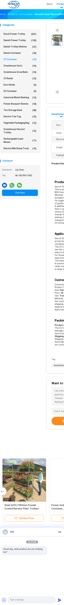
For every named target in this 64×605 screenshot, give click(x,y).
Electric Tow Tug (20, 116)
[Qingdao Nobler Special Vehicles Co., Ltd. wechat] (19, 184)
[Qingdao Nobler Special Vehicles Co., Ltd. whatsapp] (11, 184)
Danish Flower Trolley (20, 40)
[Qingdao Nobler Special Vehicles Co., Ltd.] (13, 4)
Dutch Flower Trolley (20, 34)
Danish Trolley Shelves (20, 46)
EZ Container (20, 91)
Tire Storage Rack (20, 110)
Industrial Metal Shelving (20, 97)
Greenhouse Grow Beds (20, 72)
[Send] (59, 600)
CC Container (20, 59)
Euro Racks (20, 84)
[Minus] (60, 532)
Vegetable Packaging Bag (20, 123)
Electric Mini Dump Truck (20, 148)
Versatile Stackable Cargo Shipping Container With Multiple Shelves (19, 508)
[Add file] (4, 600)
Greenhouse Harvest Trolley (20, 131)
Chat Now (20, 192)
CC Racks (20, 78)
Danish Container (20, 53)
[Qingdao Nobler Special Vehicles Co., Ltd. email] (4, 184)
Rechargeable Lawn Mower (20, 140)
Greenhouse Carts (20, 65)
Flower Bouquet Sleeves (20, 104)
